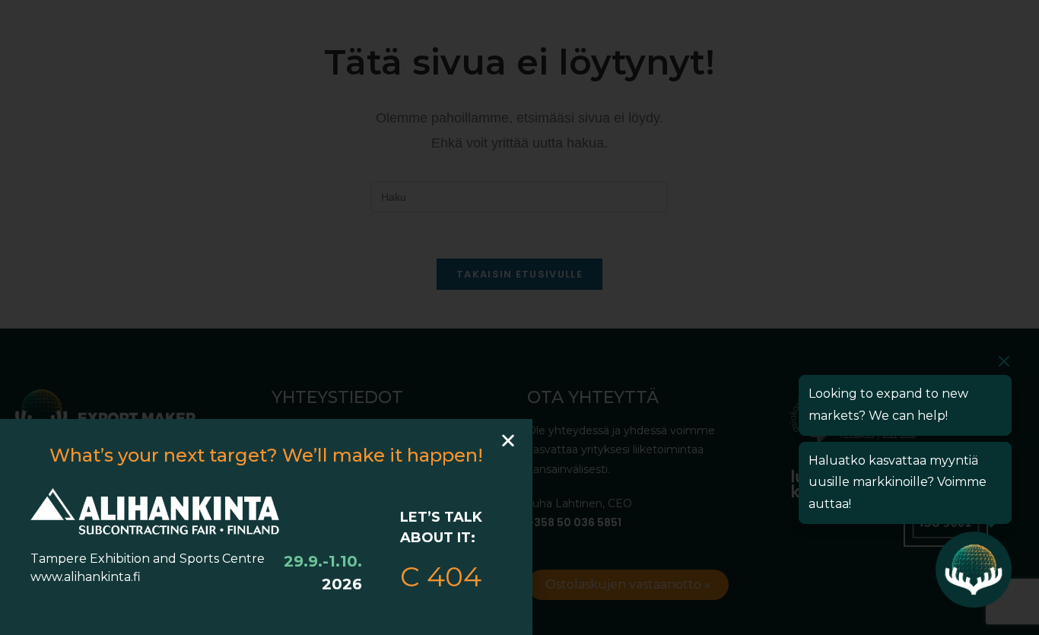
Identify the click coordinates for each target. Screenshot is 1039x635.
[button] (508, 440)
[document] (519, 317)
